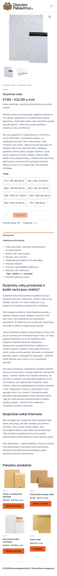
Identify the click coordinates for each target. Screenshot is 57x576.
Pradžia (6, 85)
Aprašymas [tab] (8, 235)
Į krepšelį (20, 215)
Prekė (5, 174)
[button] (49, 16)
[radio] (14, 181)
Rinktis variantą (13, 506)
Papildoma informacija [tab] (13, 240)
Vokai (13, 85)
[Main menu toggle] (51, 6)
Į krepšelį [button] (37, 549)
